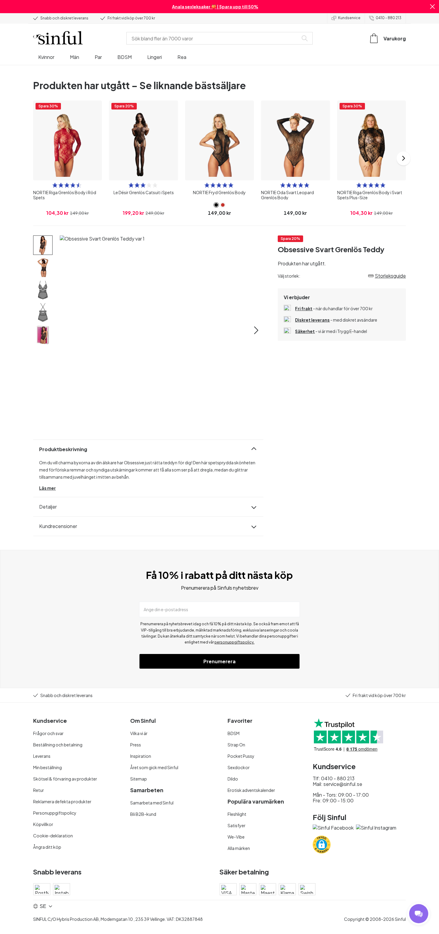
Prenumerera (219, 661)
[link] (216, 205)
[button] (432, 6)
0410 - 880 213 (388, 18)
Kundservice (349, 18)
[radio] (55, 185)
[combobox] (213, 38)
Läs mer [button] (47, 488)
